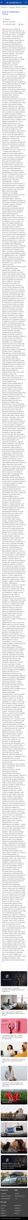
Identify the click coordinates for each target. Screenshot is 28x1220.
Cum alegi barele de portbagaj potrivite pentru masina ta (11, 1183)
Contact (17, 1193)
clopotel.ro (4, 1215)
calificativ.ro (17, 1205)
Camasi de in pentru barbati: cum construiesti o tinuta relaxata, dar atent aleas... (12, 1084)
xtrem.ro (3, 1210)
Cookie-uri (4, 1193)
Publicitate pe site (20, 1196)
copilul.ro (16, 1213)
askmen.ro (4, 1205)
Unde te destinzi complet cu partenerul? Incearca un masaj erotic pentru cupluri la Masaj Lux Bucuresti (13, 1117)
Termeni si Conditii (6, 1196)
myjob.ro (3, 1213)
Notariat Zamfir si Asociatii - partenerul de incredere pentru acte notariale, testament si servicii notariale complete (13, 1166)
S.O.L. (16, 1198)
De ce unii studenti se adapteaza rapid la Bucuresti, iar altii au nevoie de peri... (13, 1013)
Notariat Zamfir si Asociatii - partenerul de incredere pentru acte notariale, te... (13, 989)
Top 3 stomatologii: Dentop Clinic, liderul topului (13, 1134)
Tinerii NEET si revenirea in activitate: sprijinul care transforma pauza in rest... (14, 1060)
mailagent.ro (17, 1210)
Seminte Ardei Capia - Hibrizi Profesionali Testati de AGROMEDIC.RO (11, 1100)
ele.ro (2, 1208)
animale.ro (17, 1208)
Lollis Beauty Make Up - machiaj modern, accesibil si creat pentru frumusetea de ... (12, 1037)
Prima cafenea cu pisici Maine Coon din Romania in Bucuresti (13, 1150)
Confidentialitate (5, 1198)
